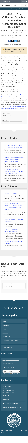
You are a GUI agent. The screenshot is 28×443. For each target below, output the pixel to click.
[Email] (18, 41)
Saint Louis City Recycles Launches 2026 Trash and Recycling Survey (14, 146)
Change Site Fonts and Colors (11, 360)
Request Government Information (12, 407)
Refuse (19, 9)
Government (6, 325)
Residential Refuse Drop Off (12, 193)
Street (14, 9)
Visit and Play (6, 336)
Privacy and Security (8, 364)
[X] (12, 308)
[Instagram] (8, 308)
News (25, 9)
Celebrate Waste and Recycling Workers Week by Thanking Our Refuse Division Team (14, 171)
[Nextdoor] (20, 308)
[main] (14, 153)
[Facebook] (5, 308)
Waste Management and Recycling (12, 121)
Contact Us (6, 399)
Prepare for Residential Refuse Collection (13, 242)
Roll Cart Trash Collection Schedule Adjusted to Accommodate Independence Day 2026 (15, 159)
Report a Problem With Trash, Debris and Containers (13, 230)
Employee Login (7, 347)
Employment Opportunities (10, 340)
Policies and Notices (8, 367)
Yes (6, 286)
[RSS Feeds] (23, 308)
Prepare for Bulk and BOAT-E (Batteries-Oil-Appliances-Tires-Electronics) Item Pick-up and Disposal (14, 206)
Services (5, 321)
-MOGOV (8, 5)
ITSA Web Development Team (6, 430)
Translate (15, 373)
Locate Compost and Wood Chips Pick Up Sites (14, 220)
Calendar (5, 333)
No (11, 286)
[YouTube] (15, 308)
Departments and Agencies (10, 403)
